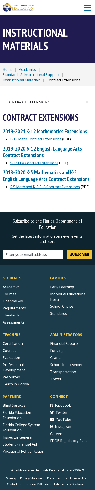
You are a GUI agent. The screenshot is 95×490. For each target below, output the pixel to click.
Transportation (63, 371)
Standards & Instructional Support (31, 74)
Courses (9, 294)
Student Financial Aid (20, 444)
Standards (11, 315)
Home (8, 69)
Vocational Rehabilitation (23, 451)
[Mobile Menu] (87, 8)
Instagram (63, 426)
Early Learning (62, 286)
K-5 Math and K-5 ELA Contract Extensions (45, 186)
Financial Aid (13, 301)
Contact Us (14, 484)
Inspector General (17, 437)
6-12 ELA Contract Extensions (34, 162)
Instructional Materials (21, 80)
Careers (56, 433)
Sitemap (11, 478)
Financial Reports (64, 343)
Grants (55, 357)
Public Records (57, 478)
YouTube (63, 419)
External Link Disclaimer (70, 484)
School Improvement (67, 364)
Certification (13, 343)
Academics (27, 69)
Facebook (63, 405)
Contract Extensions (27, 101)
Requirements (14, 308)
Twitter (61, 412)
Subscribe (79, 254)
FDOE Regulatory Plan (68, 440)
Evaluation (11, 357)
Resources (11, 377)
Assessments (13, 322)
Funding (57, 350)
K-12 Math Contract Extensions (35, 139)
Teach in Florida (16, 384)
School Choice (61, 306)
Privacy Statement (32, 478)
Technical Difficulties (37, 484)
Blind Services (14, 405)
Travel (55, 378)
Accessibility (78, 478)
